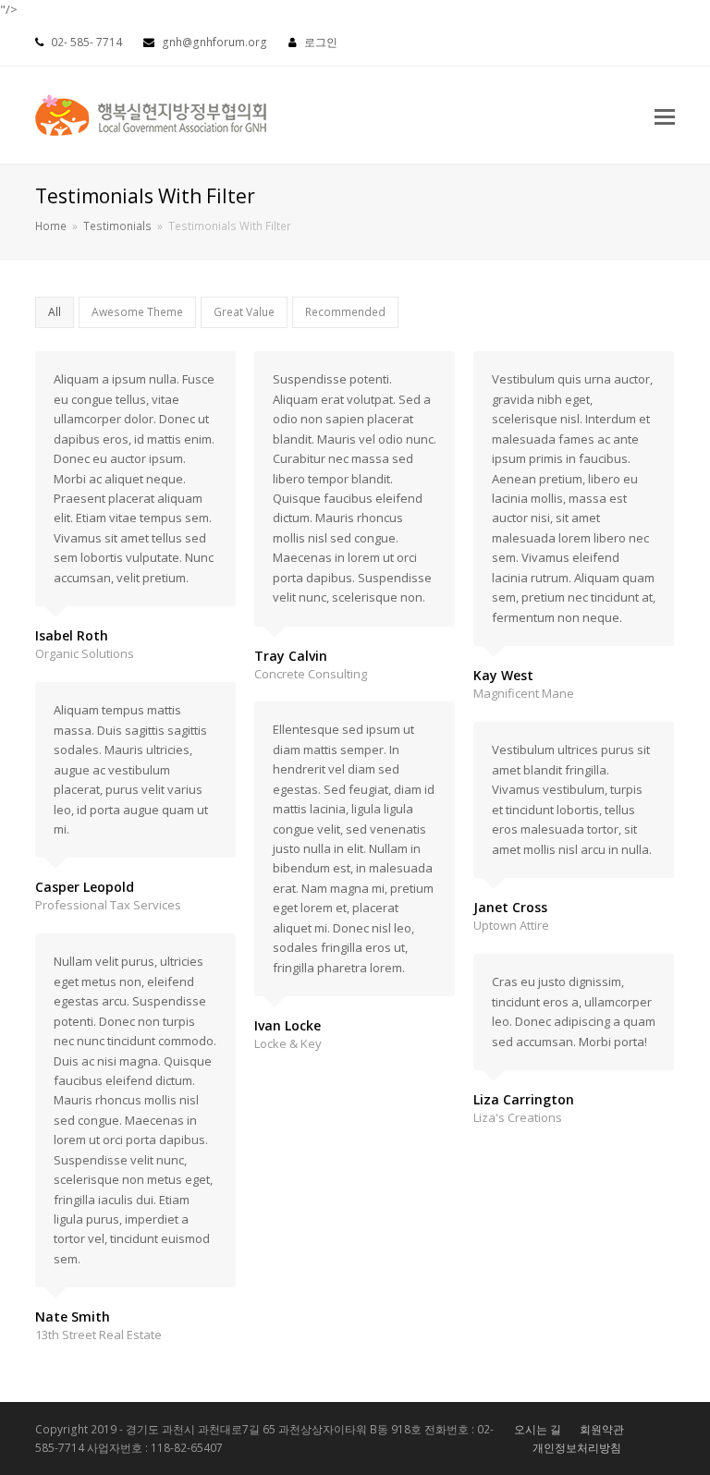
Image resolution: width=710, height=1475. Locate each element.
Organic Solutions (84, 653)
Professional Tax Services (108, 904)
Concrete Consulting (310, 673)
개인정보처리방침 (576, 1448)
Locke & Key (288, 1043)
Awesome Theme (137, 312)
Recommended (345, 312)
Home (51, 225)
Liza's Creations (517, 1117)
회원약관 (602, 1429)
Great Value (244, 312)
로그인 (320, 42)
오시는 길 (537, 1429)
